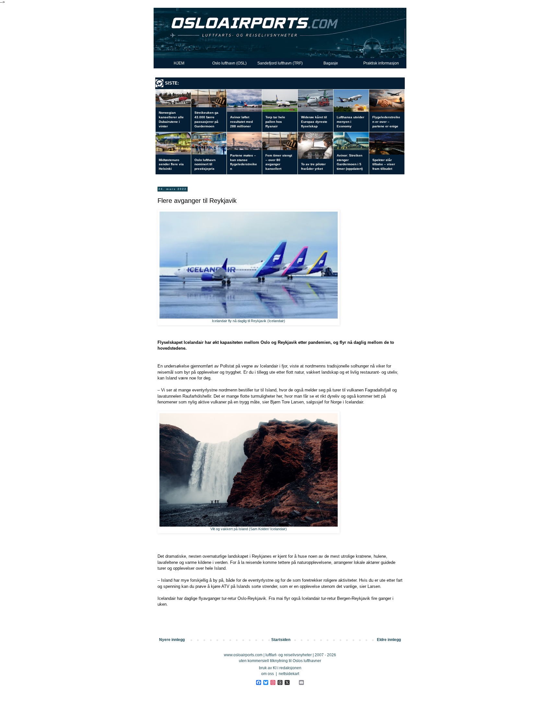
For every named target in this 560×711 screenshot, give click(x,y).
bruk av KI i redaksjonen (280, 668)
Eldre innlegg (389, 639)
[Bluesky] (265, 682)
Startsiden (280, 639)
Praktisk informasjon (381, 63)
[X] (287, 682)
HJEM (179, 63)
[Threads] (279, 682)
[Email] (301, 682)
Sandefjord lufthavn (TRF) (280, 63)
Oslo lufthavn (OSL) (229, 63)
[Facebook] (258, 682)
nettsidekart (289, 673)
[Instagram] (272, 682)
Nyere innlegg (172, 639)
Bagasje (330, 63)
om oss (267, 673)
